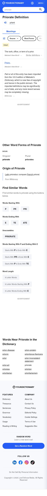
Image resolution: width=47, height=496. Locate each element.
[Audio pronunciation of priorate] (5, 22)
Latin (7, 174)
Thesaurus (7, 403)
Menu (40, 3)
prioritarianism (31, 373)
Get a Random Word (23, 446)
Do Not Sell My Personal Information (23, 472)
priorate (10, 236)
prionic (6, 354)
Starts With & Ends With (16, 250)
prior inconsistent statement (32, 359)
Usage (5, 421)
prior (5, 358)
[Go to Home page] (13, 2)
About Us (28, 399)
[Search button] (40, 9)
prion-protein (30, 350)
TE (14, 222)
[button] (32, 3)
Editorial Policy (30, 412)
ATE (25, 222)
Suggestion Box (31, 426)
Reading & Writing (10, 426)
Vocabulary (7, 417)
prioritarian (7, 373)
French (30, 174)
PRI (25, 209)
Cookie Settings (31, 417)
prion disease (9, 350)
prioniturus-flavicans (34, 354)
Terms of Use (30, 421)
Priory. (7, 62)
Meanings (11, 31)
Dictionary (6, 399)
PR (14, 209)
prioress (6, 369)
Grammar (6, 412)
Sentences (7, 408)
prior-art (6, 365)
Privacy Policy (30, 408)
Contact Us (29, 403)
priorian (28, 369)
